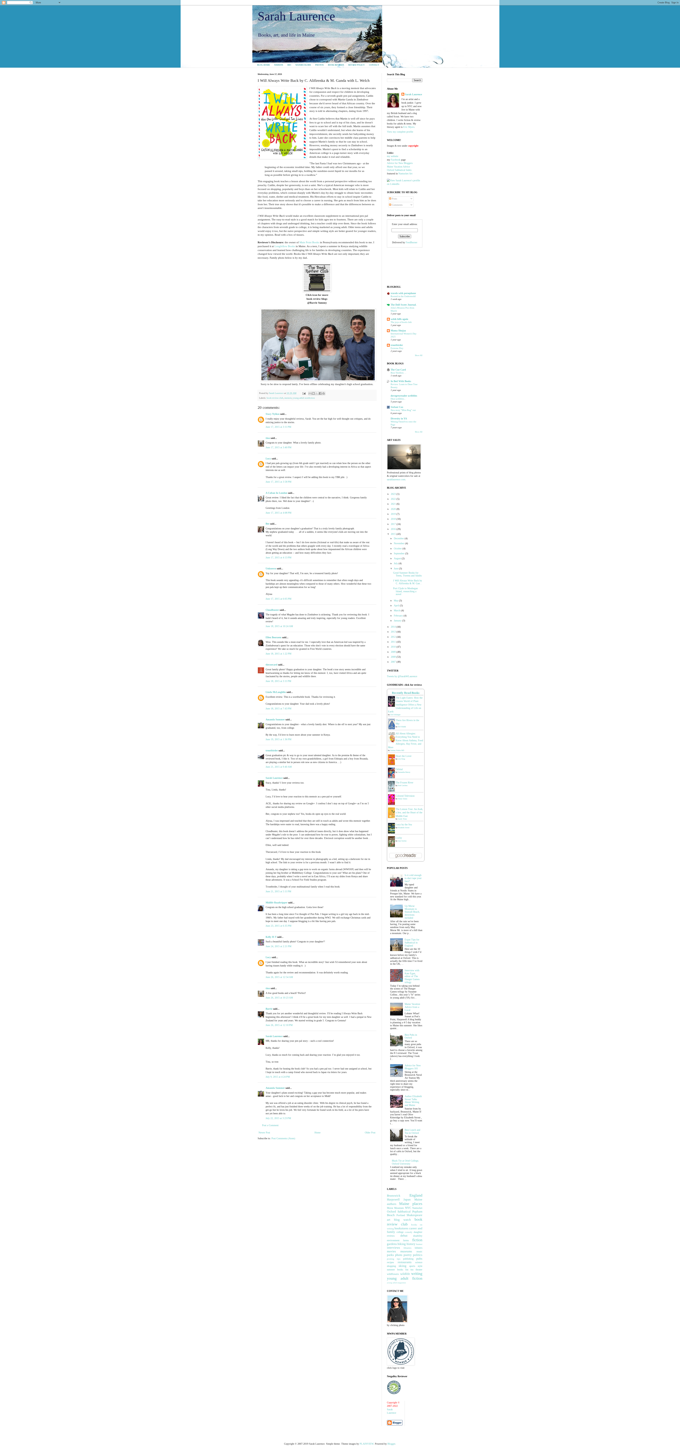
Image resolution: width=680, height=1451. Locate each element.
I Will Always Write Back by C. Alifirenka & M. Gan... (407, 582)
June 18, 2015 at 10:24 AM (279, 626)
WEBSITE (278, 65)
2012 (393, 637)
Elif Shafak (402, 727)
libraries (407, 1248)
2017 (393, 524)
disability (417, 1235)
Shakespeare (414, 1215)
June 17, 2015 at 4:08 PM (278, 512)
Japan (407, 1199)
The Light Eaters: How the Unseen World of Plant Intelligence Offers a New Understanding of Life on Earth (405, 704)
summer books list (397, 1269)
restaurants (405, 1262)
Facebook (395, 159)
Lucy (268, 458)
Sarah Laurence (296, 16)
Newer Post (264, 1132)
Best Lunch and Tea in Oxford (412, 1131)
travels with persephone (403, 293)
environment (393, 1240)
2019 (393, 514)
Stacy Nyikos (272, 414)
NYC (408, 1208)
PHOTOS (319, 65)
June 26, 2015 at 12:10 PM (279, 1025)
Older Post (370, 1132)
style (420, 1266)
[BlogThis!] (313, 393)
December (399, 538)
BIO (289, 65)
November (399, 543)
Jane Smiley (402, 841)
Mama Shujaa (398, 330)
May (396, 600)
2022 (393, 499)
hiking (402, 1244)
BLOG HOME (263, 65)
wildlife (405, 1274)
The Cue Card (398, 369)
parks (390, 1255)
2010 (393, 646)
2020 (393, 509)
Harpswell (393, 1199)
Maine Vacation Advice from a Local (412, 1007)
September (399, 553)
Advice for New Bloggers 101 (413, 1067)
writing (416, 1273)
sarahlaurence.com (396, 479)
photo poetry (403, 1255)
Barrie (269, 1009)
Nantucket (417, 1208)
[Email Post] (303, 393)
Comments (397, 205)
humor (419, 1244)
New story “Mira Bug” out (403, 410)
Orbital (399, 769)
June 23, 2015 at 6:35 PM (278, 925)
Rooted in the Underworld (403, 296)
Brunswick (393, 1195)
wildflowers (393, 1274)
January (398, 620)
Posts (394, 198)
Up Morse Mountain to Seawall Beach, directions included (412, 912)
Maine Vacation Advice (398, 166)
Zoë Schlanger (395, 715)
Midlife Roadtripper (276, 902)
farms (406, 1240)
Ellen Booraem (273, 637)
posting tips (393, 1259)
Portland (400, 1215)
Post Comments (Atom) (283, 1138)
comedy (408, 1232)
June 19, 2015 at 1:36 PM (278, 739)
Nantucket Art (405, 173)
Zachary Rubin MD (397, 750)
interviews (393, 1247)
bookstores (401, 1228)
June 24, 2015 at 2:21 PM (278, 946)
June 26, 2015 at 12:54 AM (279, 977)
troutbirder (272, 750)
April (397, 605)
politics (417, 1255)
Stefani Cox (397, 407)
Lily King (401, 759)
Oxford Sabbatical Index (399, 170)
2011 (393, 642)
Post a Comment (270, 1125)
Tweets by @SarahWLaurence (402, 676)
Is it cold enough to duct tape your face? (413, 878)
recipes (390, 1262)
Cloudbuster (272, 610)
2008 (393, 657)
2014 (393, 626)
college (400, 1232)
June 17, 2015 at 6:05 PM (278, 599)
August (398, 558)
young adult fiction (404, 1278)
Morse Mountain (395, 1208)
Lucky (399, 838)
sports (412, 1266)
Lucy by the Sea (404, 824)
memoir (287, 398)
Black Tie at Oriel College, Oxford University (405, 1162)
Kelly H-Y (271, 937)
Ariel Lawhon (402, 785)
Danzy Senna (402, 799)
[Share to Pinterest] (323, 393)
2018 (393, 519)
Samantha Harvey (404, 772)
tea (411, 1269)
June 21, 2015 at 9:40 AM (279, 767)
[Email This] (310, 393)
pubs (419, 1258)
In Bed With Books (401, 381)
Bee (267, 523)
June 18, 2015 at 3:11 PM (278, 681)
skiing (402, 1266)
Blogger (391, 1444)
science (418, 1262)
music (419, 1251)
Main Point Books (309, 242)
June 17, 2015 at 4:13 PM (278, 557)
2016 (393, 529)
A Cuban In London (276, 493)
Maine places (410, 1203)
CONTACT (374, 65)
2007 (393, 662)
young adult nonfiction (304, 398)
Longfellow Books (284, 246)
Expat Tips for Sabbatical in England (412, 942)
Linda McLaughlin (276, 692)
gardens (392, 1244)
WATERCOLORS (303, 65)
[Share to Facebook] (320, 393)
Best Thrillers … (398, 372)
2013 (393, 631)
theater (419, 1269)
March (397, 610)
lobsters (418, 1248)
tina (268, 438)
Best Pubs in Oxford (411, 1036)
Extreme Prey (397, 348)
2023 (393, 494)
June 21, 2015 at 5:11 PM (278, 891)
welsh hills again (399, 319)
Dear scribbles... (398, 398)
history (411, 1244)
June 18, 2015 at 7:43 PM (278, 708)
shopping (391, 1266)
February (399, 615)
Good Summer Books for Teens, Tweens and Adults (407, 574)
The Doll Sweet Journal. (403, 304)
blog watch (402, 1219)
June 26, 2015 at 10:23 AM (279, 997)
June (396, 568)
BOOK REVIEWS (336, 65)
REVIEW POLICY (356, 65)
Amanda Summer (275, 719)
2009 (393, 652)
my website (392, 156)
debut (403, 1235)
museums (406, 1251)
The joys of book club (401, 322)
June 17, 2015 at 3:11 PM (278, 427)
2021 (393, 504)
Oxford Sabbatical (399, 1211)
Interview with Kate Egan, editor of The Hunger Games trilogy (412, 976)
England (415, 1195)
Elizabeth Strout (403, 828)
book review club (275, 398)
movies (391, 1251)
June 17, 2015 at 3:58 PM (278, 481)
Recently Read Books (406, 693)
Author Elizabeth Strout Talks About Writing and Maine (413, 1100)
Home (317, 1132)
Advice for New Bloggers (400, 163)
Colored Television (405, 796)
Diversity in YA (399, 418)
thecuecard (271, 664)
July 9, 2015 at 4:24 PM (278, 1077)
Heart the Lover (404, 756)
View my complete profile (400, 131)
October (398, 548)
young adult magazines (396, 1283)
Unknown (271, 568)
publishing (408, 1258)
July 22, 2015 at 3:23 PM (278, 1118)
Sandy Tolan (402, 819)
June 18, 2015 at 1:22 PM (278, 653)
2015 (393, 534)
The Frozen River (404, 782)
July (396, 563)
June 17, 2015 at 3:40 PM (278, 447)
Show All (418, 355)
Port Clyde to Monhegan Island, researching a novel (405, 591)
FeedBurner (411, 242)
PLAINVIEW (366, 1444)
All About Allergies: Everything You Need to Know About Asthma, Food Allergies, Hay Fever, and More (405, 740)
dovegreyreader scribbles (404, 395)
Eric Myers (408, 127)
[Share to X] (317, 393)
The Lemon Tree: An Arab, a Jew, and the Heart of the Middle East (409, 812)
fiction (417, 1240)
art (388, 1219)
